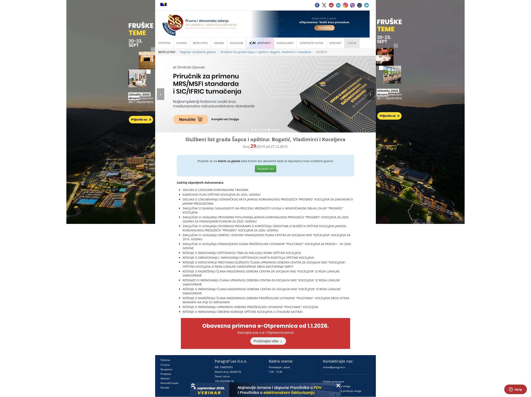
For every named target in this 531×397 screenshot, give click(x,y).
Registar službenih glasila (198, 52)
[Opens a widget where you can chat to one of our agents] (515, 390)
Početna (164, 43)
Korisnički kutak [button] (311, 43)
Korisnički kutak (169, 383)
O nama (181, 43)
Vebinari (165, 378)
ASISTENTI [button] (264, 43)
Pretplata (166, 374)
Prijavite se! (266, 169)
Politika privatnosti (333, 381)
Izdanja (219, 43)
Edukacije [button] (236, 43)
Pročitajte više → (268, 341)
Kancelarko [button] (285, 43)
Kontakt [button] (335, 43)
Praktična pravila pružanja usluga (342, 391)
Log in (351, 43)
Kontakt (165, 387)
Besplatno (200, 43)
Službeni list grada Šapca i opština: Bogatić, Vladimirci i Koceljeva (265, 52)
